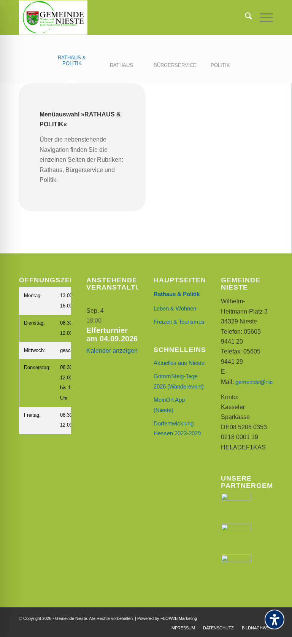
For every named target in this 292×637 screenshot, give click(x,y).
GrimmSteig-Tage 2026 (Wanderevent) (179, 381)
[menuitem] (244, 17)
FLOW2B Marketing (178, 618)
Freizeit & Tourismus (179, 321)
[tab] (72, 65)
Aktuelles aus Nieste (179, 363)
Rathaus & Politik (177, 294)
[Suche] (244, 17)
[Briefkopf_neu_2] (53, 17)
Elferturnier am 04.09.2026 (112, 334)
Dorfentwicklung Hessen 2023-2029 (177, 428)
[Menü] (262, 17)
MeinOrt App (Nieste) (169, 405)
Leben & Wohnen (175, 308)
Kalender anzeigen (112, 350)
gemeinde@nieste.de (261, 382)
